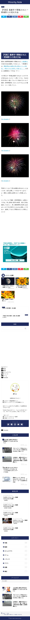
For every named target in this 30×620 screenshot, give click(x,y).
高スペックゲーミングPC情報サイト (14, 402)
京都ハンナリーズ (9, 418)
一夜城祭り (24, 61)
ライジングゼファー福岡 (11, 416)
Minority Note (15, 2)
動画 (15, 547)
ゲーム (15, 555)
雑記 (15, 571)
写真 (3, 6)
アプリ (15, 563)
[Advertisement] (15, 35)
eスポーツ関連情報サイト (11, 400)
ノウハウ (15, 559)
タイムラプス (15, 551)
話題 (15, 567)
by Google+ (5, 119)
